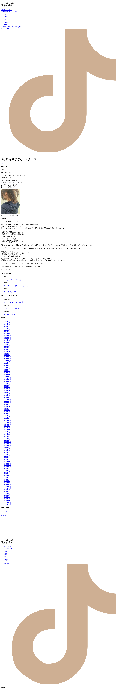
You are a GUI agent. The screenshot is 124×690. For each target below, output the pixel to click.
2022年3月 (7, 415)
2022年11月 (7, 401)
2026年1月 (7, 333)
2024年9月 (7, 362)
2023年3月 (7, 394)
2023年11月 (7, 379)
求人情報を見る (8, 548)
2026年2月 (7, 332)
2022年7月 (7, 408)
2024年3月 (7, 372)
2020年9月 (7, 447)
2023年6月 (7, 388)
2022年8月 (7, 406)
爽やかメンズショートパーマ (13, 314)
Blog (2, 163)
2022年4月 (7, 413)
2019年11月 (7, 465)
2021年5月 (7, 433)
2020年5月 (7, 454)
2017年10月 (7, 504)
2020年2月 (7, 459)
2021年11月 (7, 422)
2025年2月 (7, 353)
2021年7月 (7, 429)
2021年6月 (7, 431)
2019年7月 (7, 472)
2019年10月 (7, 466)
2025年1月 (7, 355)
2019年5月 (7, 475)
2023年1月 (7, 397)
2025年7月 (7, 344)
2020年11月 (7, 443)
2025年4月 (7, 349)
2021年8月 (7, 427)
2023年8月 (7, 385)
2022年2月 (7, 417)
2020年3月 (7, 458)
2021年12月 (7, 420)
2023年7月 (7, 387)
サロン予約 (7, 547)
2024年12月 (7, 356)
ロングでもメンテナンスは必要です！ (15, 302)
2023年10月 (7, 381)
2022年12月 (7, 399)
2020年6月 (7, 452)
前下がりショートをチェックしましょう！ (17, 286)
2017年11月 (7, 502)
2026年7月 (7, 323)
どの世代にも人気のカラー (12, 292)
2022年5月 (7, 411)
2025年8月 (7, 342)
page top (4, 515)
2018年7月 (7, 493)
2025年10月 (7, 339)
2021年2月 (7, 438)
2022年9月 (7, 404)
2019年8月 (7, 470)
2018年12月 (7, 484)
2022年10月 (7, 403)
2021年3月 (7, 436)
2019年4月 (7, 477)
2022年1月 (7, 419)
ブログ (6, 512)
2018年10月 (7, 488)
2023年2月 (7, 395)
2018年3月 (7, 498)
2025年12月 (7, 335)
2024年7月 (7, 365)
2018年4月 (7, 497)
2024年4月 (7, 371)
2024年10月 (7, 360)
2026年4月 (7, 328)
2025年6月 (7, 346)
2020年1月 (7, 461)
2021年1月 (7, 440)
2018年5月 (7, 495)
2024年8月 (7, 364)
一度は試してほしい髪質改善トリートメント (17, 280)
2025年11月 (7, 337)
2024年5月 (7, 369)
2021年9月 (7, 426)
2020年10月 (7, 445)
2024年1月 (7, 376)
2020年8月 (7, 449)
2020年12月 (7, 442)
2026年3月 (7, 330)
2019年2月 (7, 481)
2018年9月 (7, 490)
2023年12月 (7, 378)
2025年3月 (7, 351)
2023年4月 (7, 392)
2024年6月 (7, 367)
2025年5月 (7, 348)
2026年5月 (7, 326)
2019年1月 (7, 482)
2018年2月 (7, 500)
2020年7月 (7, 450)
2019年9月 (7, 468)
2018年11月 (7, 486)
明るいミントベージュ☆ (11, 308)
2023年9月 (7, 383)
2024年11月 (7, 358)
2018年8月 (7, 491)
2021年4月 (7, 434)
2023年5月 (7, 390)
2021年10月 (7, 424)
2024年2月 (7, 374)
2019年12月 (7, 463)
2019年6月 (7, 474)
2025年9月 (7, 340)
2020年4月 (7, 456)
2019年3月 (7, 479)
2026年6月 (7, 324)
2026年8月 (7, 321)
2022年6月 (7, 410)
